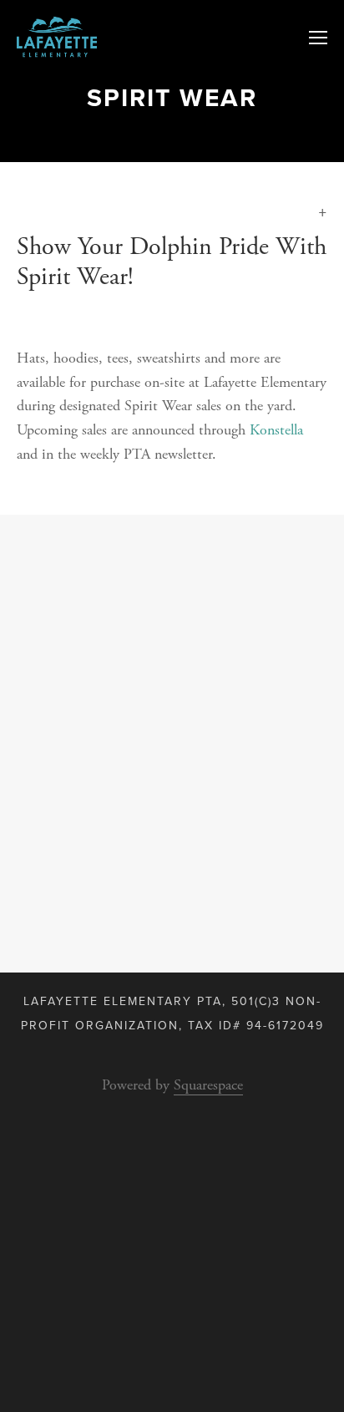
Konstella (276, 429)
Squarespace (208, 1085)
